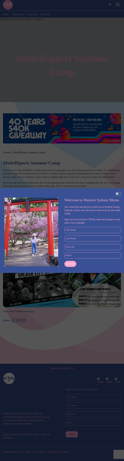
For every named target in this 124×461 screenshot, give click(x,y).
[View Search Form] (110, 4)
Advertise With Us (62, 368)
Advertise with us (31, 434)
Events (6, 14)
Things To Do (18, 14)
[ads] (62, 128)
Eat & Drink (32, 14)
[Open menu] (117, 4)
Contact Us (16, 434)
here (32, 311)
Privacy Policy (39, 452)
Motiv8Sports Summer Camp (29, 152)
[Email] (23, 320)
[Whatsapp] (18, 320)
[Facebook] (13, 320)
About (6, 434)
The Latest (45, 14)
